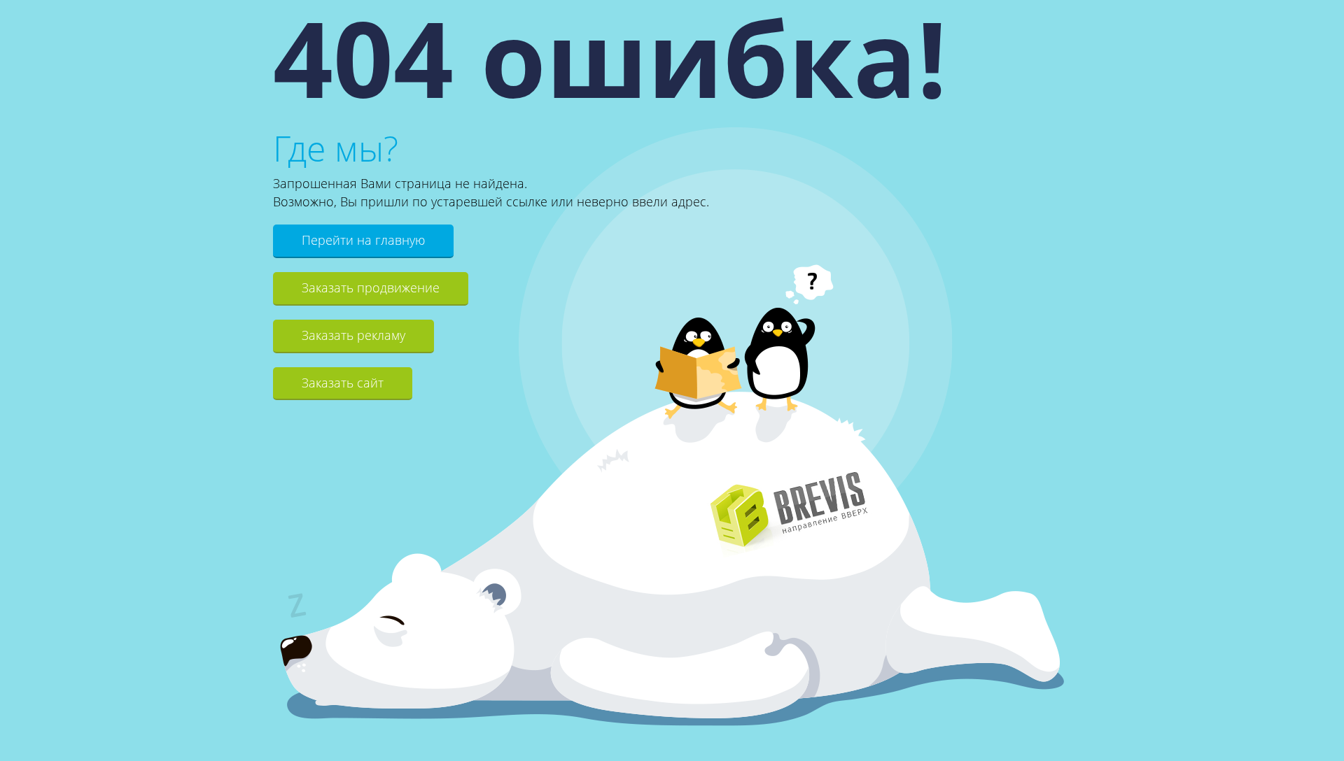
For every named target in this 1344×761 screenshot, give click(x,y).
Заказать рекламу (353, 335)
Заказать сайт (343, 382)
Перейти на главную (363, 240)
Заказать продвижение (371, 287)
